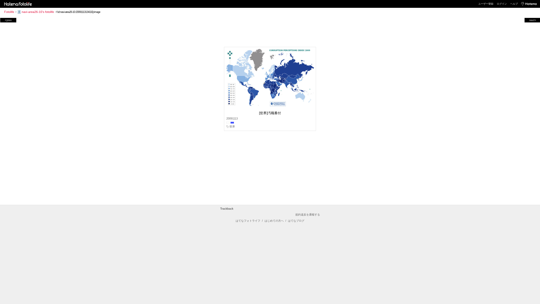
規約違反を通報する (307, 214)
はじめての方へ (274, 220)
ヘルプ (514, 3)
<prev (8, 20)
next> (532, 20)
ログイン (502, 3)
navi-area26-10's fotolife (38, 12)
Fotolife (9, 12)
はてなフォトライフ (248, 220)
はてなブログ (296, 220)
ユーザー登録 (485, 3)
